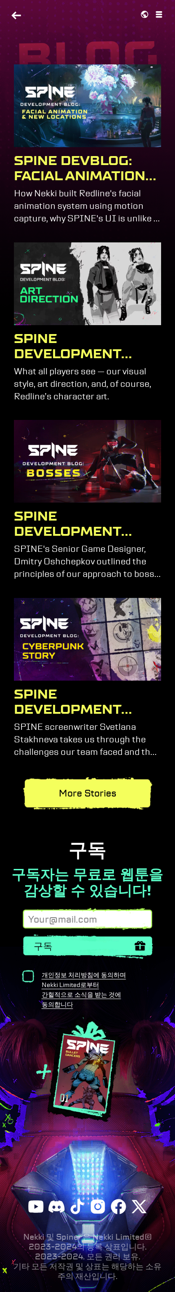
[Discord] (56, 1206)
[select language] (144, 14)
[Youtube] (35, 1206)
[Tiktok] (77, 1206)
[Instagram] (97, 1206)
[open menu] (158, 14)
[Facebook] (118, 1206)
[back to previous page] (16, 16)
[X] (139, 1206)
